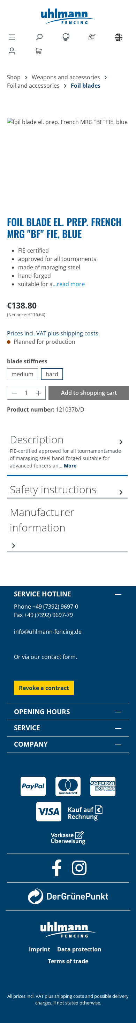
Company (31, 744)
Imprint (39, 949)
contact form (58, 657)
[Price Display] (67, 37)
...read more (69, 284)
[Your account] (13, 51)
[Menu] (12, 37)
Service (27, 727)
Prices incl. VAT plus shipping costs (52, 333)
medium (22, 374)
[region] (68, 157)
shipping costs (69, 996)
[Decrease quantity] (14, 393)
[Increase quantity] (38, 393)
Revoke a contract (44, 688)
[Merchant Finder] (93, 37)
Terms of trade (68, 961)
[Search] (40, 37)
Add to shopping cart (89, 393)
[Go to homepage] (68, 16)
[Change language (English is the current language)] (118, 37)
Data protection (79, 949)
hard (52, 374)
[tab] (67, 454)
